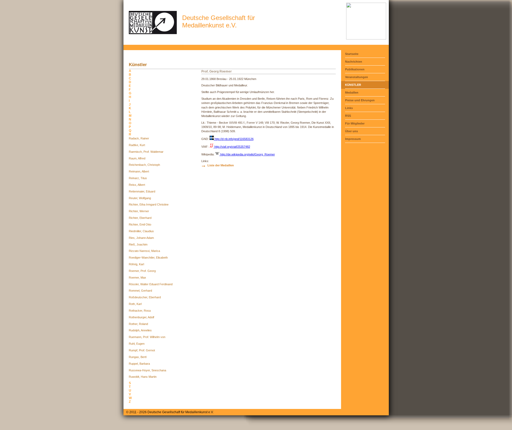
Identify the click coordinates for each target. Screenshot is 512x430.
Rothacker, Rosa (140, 310)
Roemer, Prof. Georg (142, 270)
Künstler (353, 84)
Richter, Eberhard (140, 217)
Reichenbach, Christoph (144, 164)
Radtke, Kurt (137, 145)
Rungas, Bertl (137, 357)
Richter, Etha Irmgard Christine (149, 204)
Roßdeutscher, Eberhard (145, 297)
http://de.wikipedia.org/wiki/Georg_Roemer (247, 154)
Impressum (353, 138)
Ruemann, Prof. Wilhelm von (147, 337)
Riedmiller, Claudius (141, 231)
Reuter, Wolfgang (140, 198)
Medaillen (351, 92)
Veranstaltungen (356, 77)
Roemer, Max (137, 277)
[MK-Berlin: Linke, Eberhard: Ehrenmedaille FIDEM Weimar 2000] (366, 38)
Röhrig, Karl (136, 264)
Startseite (351, 53)
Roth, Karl (135, 304)
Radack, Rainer (139, 138)
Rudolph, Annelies (140, 330)
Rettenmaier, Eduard (142, 191)
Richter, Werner (139, 211)
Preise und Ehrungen (360, 100)
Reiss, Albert (137, 184)
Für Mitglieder (355, 123)
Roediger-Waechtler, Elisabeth (148, 257)
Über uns (351, 131)
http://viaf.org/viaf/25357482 (232, 146)
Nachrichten (353, 61)
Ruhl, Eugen (137, 343)
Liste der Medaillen (220, 165)
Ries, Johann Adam (141, 237)
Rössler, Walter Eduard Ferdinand (151, 284)
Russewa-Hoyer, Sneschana (147, 370)
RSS (348, 115)
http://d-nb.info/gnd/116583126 (234, 138)
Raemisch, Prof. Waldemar (146, 151)
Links (349, 108)
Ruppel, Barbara (139, 363)
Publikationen (355, 69)
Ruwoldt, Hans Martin (143, 376)
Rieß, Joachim (138, 244)
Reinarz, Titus (138, 178)
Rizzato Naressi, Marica (144, 250)
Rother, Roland (138, 323)
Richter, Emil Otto (140, 224)
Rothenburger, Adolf (141, 317)
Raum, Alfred (137, 158)
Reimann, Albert (139, 171)
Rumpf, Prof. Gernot (142, 350)
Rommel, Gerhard (140, 290)
